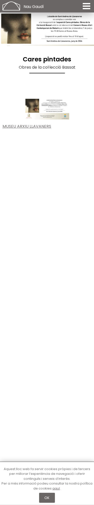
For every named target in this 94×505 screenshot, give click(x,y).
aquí (56, 488)
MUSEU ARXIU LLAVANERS (27, 126)
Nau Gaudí (34, 6)
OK (47, 497)
